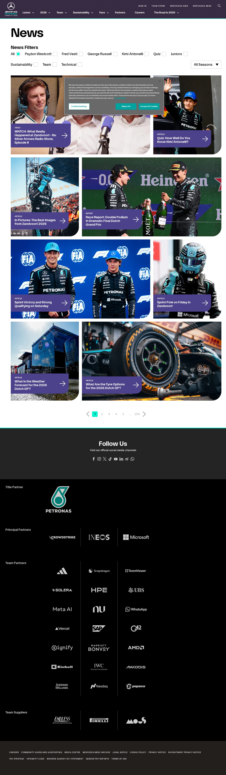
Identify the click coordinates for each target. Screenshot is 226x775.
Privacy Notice (157, 752)
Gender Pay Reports (97, 759)
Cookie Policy (138, 752)
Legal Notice (120, 752)
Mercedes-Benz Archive (96, 752)
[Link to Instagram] (99, 459)
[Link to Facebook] (93, 459)
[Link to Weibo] (127, 459)
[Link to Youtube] (116, 459)
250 (137, 414)
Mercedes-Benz (202, 6)
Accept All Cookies (149, 106)
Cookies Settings (79, 106)
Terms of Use (119, 759)
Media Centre (72, 752)
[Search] (219, 6)
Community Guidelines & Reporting (41, 752)
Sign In (142, 6)
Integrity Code (35, 759)
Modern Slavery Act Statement (65, 759)
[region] (114, 96)
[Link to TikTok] (110, 459)
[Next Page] (144, 414)
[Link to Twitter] (105, 459)
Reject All (126, 106)
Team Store (158, 6)
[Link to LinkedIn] (121, 459)
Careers (140, 12)
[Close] (159, 81)
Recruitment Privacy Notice (184, 752)
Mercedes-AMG (179, 6)
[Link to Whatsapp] (132, 459)
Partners (120, 12)
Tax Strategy (16, 759)
